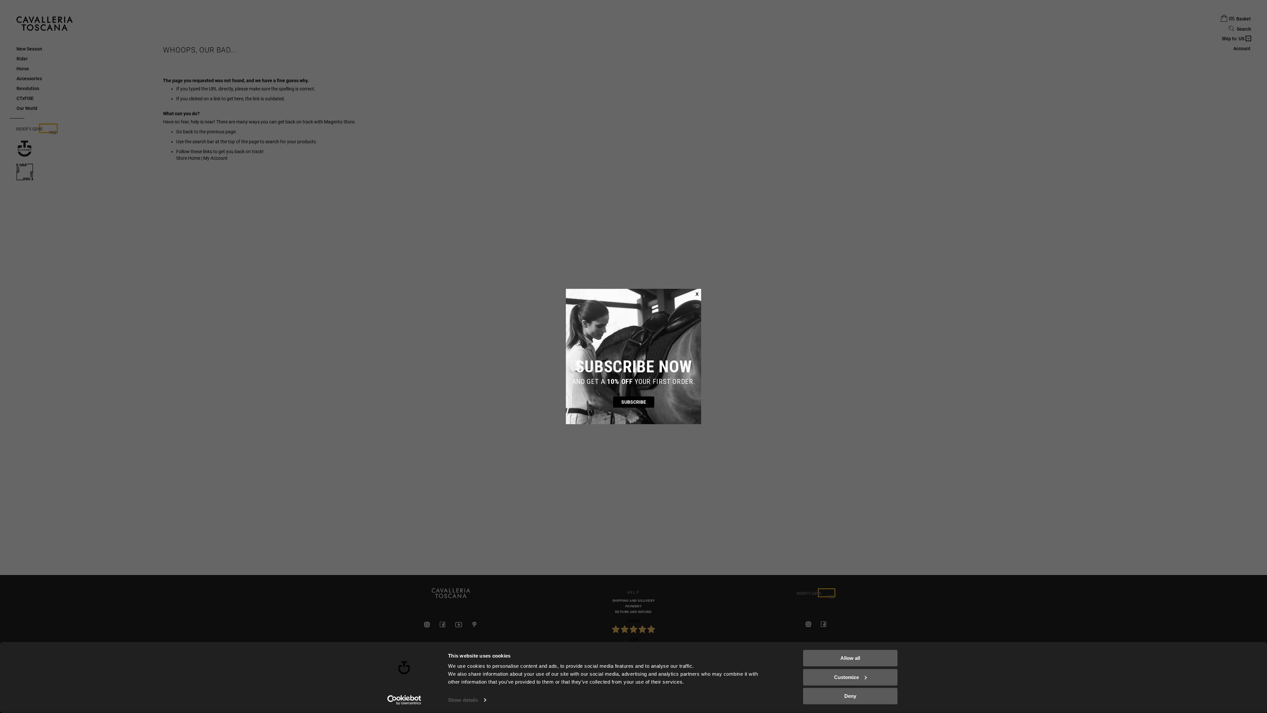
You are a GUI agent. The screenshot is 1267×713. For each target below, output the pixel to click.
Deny (850, 696)
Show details (463, 700)
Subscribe (633, 402)
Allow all (850, 658)
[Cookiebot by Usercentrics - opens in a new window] (404, 700)
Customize (846, 677)
